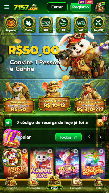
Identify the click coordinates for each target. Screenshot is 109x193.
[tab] (11, 25)
